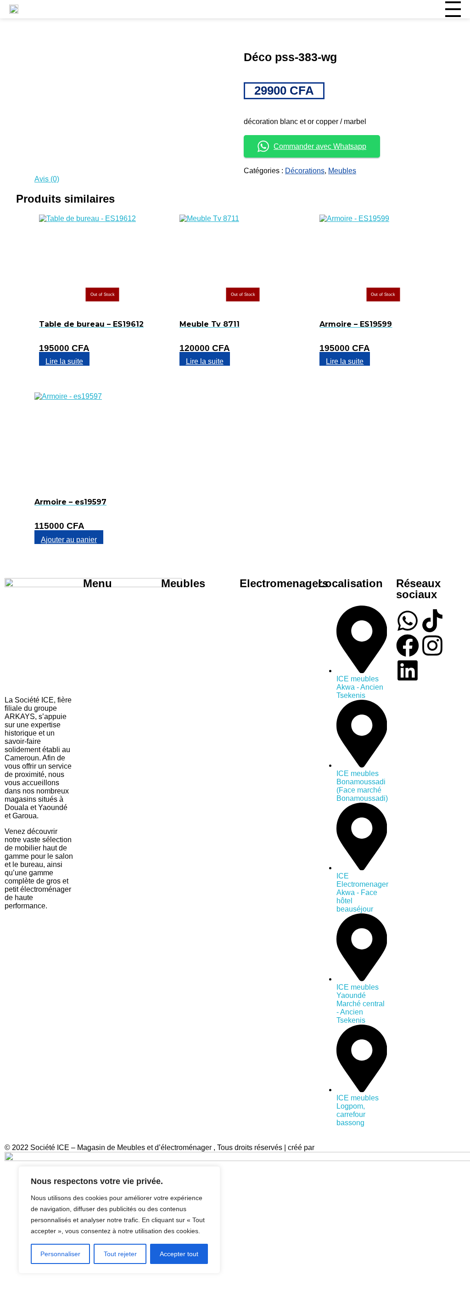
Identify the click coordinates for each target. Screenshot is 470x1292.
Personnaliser (60, 1254)
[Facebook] (407, 645)
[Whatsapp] (407, 620)
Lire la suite (64, 361)
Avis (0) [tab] (46, 179)
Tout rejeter (120, 1254)
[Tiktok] (432, 620)
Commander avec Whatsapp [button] (320, 146)
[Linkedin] (407, 670)
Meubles (342, 171)
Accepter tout (179, 1254)
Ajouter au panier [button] (69, 540)
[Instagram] (432, 645)
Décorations (305, 171)
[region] (119, 1220)
